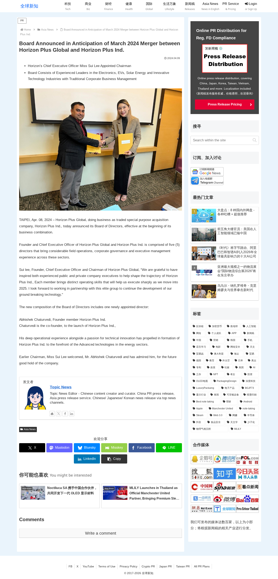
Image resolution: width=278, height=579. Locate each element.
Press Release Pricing (225, 104)
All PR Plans (202, 566)
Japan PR (165, 566)
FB (70, 566)
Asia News (30, 429)
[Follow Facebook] (65, 413)
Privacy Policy (128, 566)
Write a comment (100, 533)
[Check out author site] (52, 413)
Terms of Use (106, 566)
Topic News (61, 387)
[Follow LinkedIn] (71, 413)
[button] (114, 459)
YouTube (88, 566)
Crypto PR (148, 566)
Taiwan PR (183, 566)
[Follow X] (58, 413)
